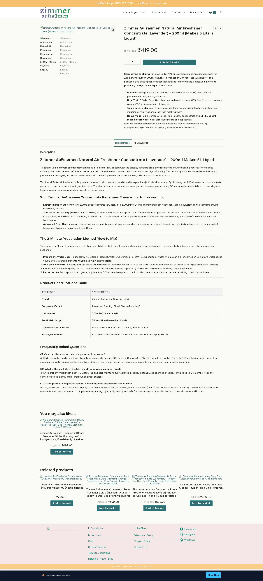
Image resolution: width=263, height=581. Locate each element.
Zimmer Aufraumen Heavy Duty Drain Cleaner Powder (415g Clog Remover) (201, 486)
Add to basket (169, 62)
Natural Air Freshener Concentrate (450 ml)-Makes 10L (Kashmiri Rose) (62, 486)
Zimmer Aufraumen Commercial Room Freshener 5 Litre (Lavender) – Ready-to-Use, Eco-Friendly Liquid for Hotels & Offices (155, 494)
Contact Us (140, 547)
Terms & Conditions (99, 552)
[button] (112, 29)
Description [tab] (122, 143)
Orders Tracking (97, 547)
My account (94, 535)
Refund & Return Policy (100, 558)
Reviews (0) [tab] (141, 143)
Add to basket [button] (62, 451)
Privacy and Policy (143, 535)
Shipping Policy (142, 541)
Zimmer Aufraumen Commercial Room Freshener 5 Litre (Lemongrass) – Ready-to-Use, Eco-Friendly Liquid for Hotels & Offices (62, 437)
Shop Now (213, 575)
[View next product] (221, 28)
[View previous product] (215, 28)
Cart (90, 541)
